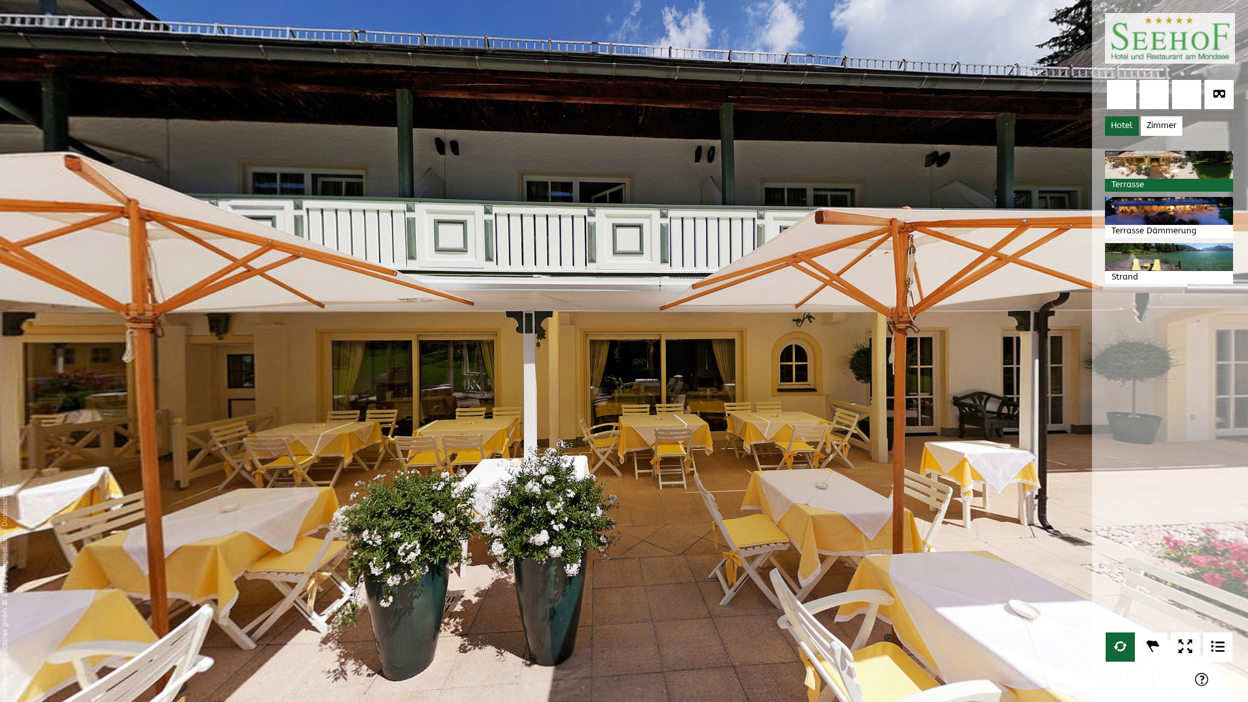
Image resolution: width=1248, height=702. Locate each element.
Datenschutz (5, 505)
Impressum (5, 553)
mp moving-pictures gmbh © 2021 (5, 638)
